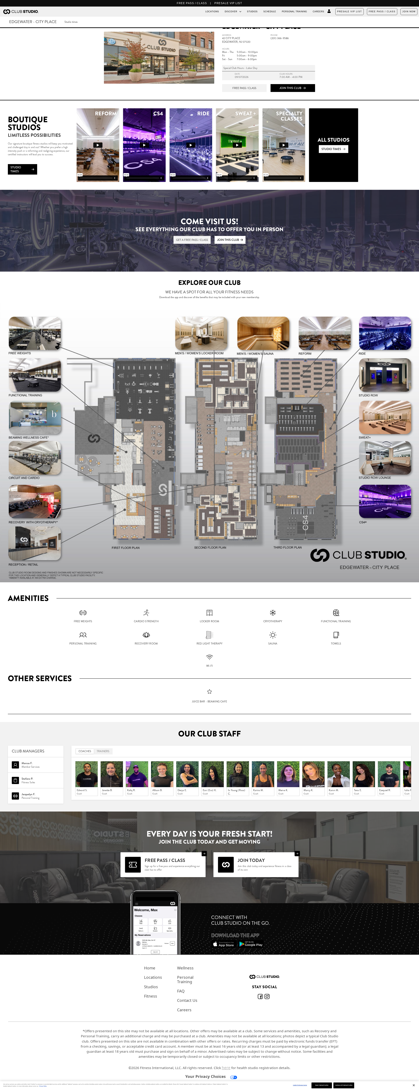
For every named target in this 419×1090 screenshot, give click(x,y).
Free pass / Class (244, 88)
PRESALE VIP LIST (228, 3)
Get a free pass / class (192, 240)
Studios (252, 11)
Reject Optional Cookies (321, 1085)
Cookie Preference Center (300, 1085)
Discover (231, 11)
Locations (212, 11)
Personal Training (294, 11)
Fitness (150, 996)
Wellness (185, 968)
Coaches (85, 751)
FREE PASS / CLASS (192, 3)
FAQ (181, 991)
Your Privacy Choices (205, 1076)
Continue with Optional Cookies (343, 1085)
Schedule (269, 11)
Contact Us (187, 1000)
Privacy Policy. (43, 1086)
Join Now (409, 11)
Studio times (71, 22)
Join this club (290, 88)
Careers (318, 11)
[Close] (413, 1085)
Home (149, 968)
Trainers (103, 751)
